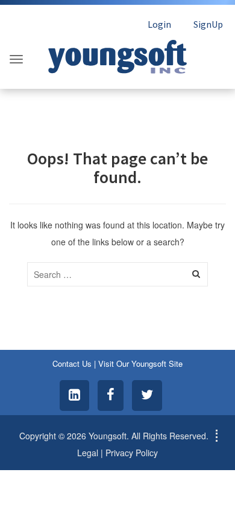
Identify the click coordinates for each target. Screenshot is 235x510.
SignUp (208, 24)
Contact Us (72, 363)
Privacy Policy (131, 453)
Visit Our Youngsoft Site (140, 363)
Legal (87, 453)
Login (159, 24)
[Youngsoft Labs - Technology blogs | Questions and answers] (117, 53)
